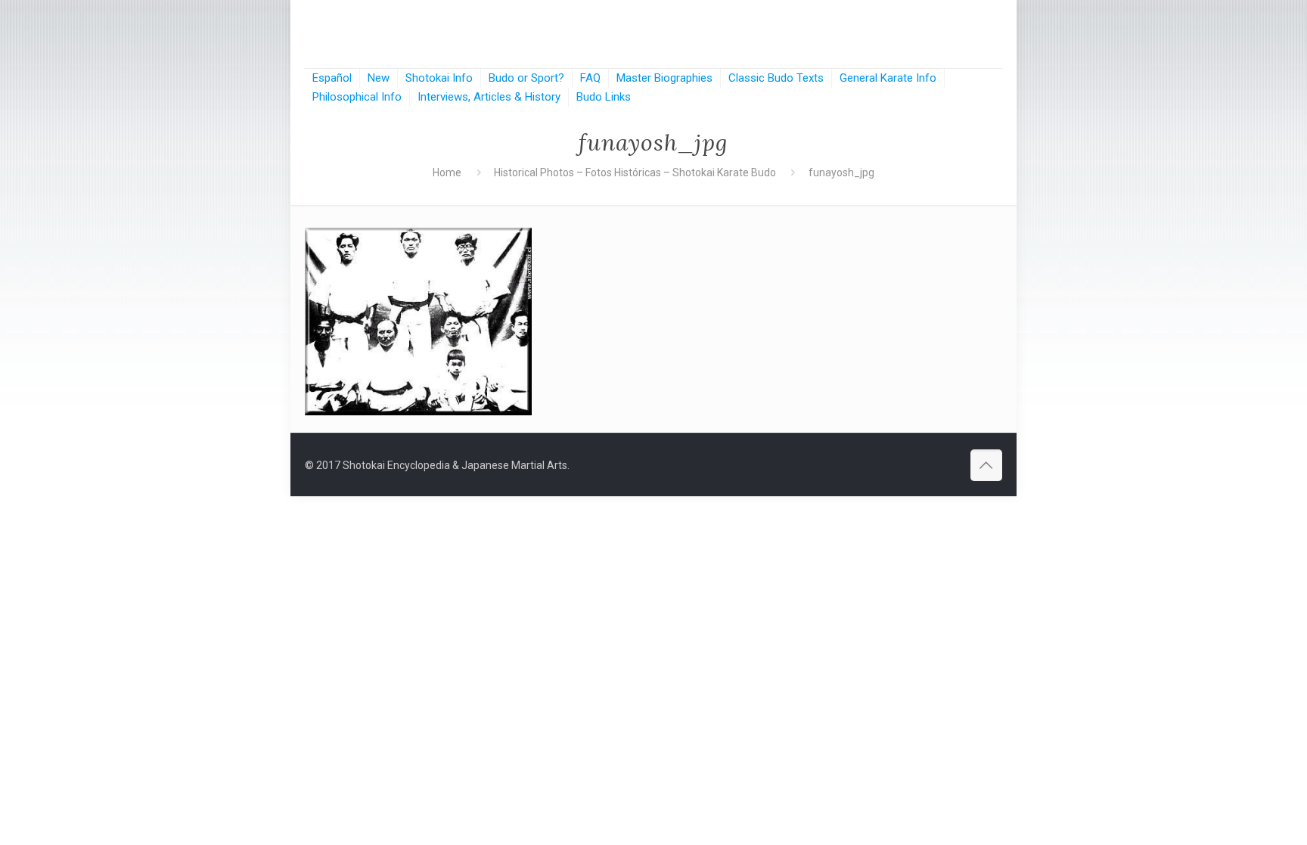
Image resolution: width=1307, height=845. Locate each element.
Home (447, 172)
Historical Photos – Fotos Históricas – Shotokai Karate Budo (635, 172)
